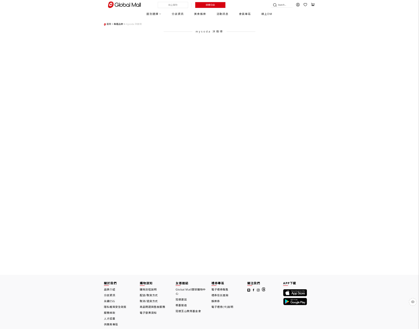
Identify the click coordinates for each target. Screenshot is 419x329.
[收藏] (305, 5)
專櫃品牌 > (119, 24)
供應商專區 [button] (111, 324)
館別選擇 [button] (152, 14)
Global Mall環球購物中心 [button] (191, 292)
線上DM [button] (267, 14)
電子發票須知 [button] (148, 313)
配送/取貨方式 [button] (149, 295)
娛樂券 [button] (215, 301)
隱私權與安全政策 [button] (115, 307)
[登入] (298, 5)
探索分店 (210, 4)
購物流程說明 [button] (148, 289)
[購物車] (313, 5)
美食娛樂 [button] (200, 14)
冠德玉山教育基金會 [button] (188, 311)
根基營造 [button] (181, 305)
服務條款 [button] (109, 313)
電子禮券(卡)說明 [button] (222, 307)
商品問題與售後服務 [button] (152, 307)
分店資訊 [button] (178, 14)
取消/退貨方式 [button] (149, 301)
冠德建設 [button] (181, 299)
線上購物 (172, 4)
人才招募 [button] (109, 318)
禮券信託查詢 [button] (219, 295)
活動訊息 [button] (222, 14)
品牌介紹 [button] (109, 289)
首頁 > (110, 24)
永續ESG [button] (109, 301)
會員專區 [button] (245, 14)
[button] (134, 24)
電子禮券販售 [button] (219, 289)
